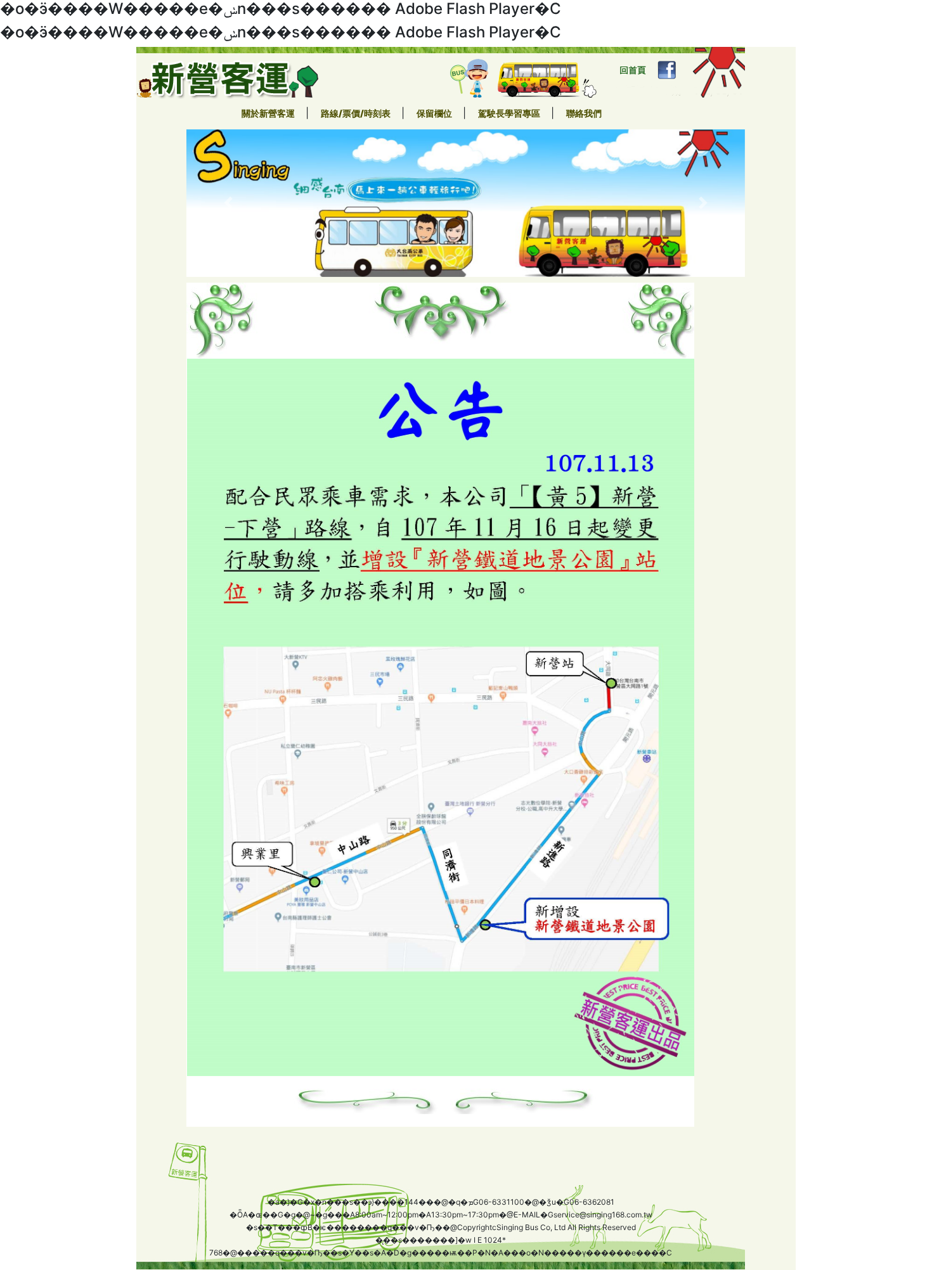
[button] (228, 203)
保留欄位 (435, 113)
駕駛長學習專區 (510, 113)
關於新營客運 (269, 113)
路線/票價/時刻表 (356, 113)
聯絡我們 (584, 113)
